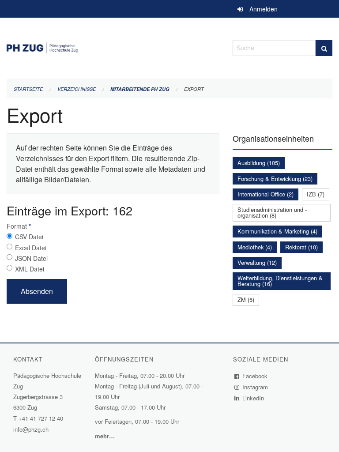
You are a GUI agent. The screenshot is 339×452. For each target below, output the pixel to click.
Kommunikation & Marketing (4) (277, 231)
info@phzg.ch (31, 429)
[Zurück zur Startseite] (113, 46)
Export (194, 89)
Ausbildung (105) (258, 162)
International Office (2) (265, 194)
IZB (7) (315, 194)
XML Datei (29, 268)
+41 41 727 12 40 (41, 418)
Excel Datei (30, 247)
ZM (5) (245, 299)
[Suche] (324, 48)
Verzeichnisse (76, 89)
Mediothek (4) (254, 247)
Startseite (28, 89)
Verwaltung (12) (257, 262)
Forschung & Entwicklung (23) (275, 178)
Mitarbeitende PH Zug (140, 89)
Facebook (255, 376)
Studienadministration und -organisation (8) (272, 212)
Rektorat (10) (301, 247)
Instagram (255, 387)
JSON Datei (31, 258)
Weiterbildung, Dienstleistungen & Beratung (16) (280, 281)
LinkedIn (253, 398)
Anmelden (263, 8)
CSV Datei (29, 236)
